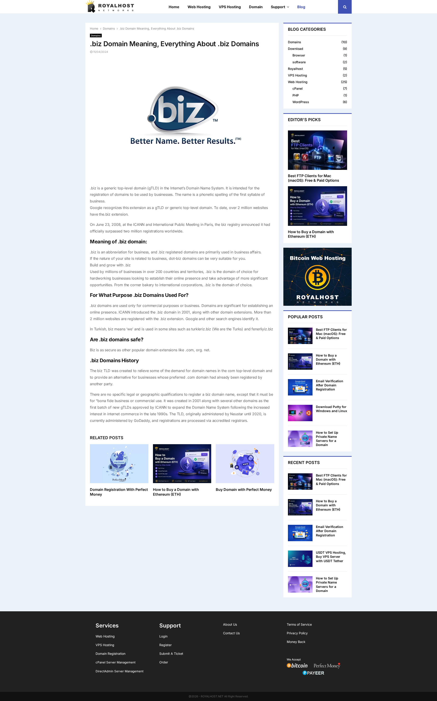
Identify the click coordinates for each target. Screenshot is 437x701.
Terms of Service (299, 624)
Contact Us (231, 633)
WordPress (300, 102)
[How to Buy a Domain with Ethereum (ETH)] (317, 206)
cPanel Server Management (115, 662)
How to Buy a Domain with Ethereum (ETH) (176, 492)
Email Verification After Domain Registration (329, 385)
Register (165, 645)
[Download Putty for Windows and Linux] (300, 413)
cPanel (297, 88)
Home (174, 7)
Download (295, 49)
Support (278, 7)
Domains (96, 35)
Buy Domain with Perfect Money (244, 489)
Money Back (296, 642)
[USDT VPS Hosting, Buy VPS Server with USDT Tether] (300, 559)
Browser (298, 55)
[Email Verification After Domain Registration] (300, 387)
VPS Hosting (230, 7)
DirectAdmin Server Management (119, 671)
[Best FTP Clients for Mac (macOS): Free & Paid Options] (317, 150)
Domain (256, 7)
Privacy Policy (297, 633)
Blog (301, 7)
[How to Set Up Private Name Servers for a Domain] (300, 439)
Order (163, 662)
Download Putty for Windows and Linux (331, 409)
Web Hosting (199, 7)
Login (163, 636)
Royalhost (295, 69)
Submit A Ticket (171, 653)
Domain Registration (110, 653)
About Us (230, 624)
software (299, 62)
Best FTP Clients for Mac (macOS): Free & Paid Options (313, 178)
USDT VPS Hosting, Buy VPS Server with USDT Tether (331, 557)
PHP (295, 95)
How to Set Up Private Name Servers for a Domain (327, 439)
